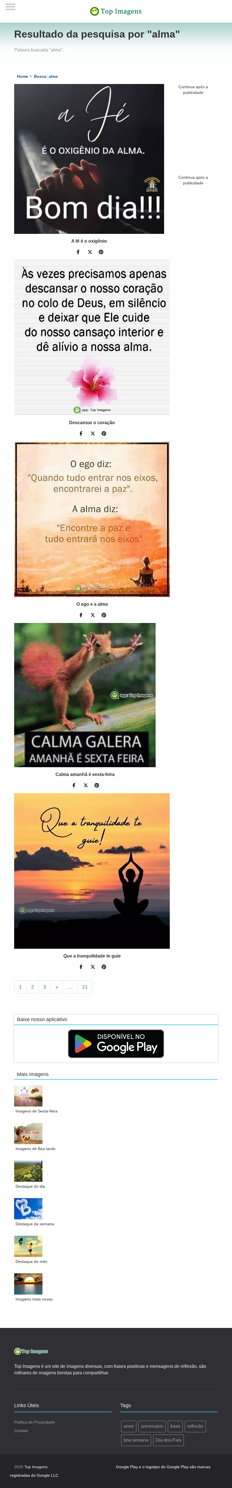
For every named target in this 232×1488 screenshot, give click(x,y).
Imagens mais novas (34, 1299)
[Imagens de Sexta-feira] (28, 1096)
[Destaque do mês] (28, 1246)
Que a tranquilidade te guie (92, 956)
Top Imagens (36, 1467)
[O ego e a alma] (92, 519)
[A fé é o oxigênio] (89, 159)
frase (175, 1426)
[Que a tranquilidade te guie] (92, 871)
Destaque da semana (35, 1224)
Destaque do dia (30, 1186)
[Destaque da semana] (28, 1208)
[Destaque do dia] (28, 1171)
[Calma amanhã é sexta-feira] (85, 695)
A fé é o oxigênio (89, 241)
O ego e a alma (92, 604)
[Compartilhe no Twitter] (90, 253)
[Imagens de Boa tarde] (28, 1133)
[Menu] (10, 5)
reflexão (195, 1426)
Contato (21, 1430)
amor (129, 1426)
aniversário (152, 1426)
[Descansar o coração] (92, 337)
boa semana (136, 1440)
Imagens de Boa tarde (35, 1148)
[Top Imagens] (116, 11)
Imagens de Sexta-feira (36, 1111)
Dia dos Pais (168, 1440)
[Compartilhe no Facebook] (79, 253)
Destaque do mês (31, 1261)
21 (85, 987)
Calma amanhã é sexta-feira (85, 774)
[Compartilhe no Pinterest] (101, 253)
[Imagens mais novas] (28, 1284)
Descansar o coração (92, 422)
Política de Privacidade (34, 1422)
